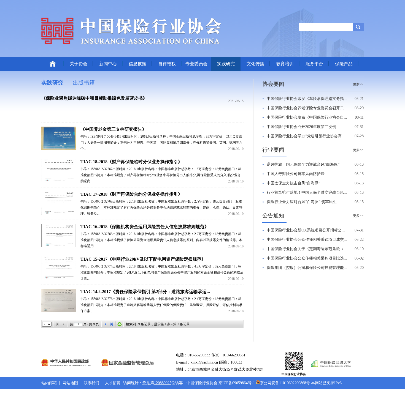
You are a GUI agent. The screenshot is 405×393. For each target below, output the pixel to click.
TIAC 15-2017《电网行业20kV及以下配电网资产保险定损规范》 (143, 259)
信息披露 (137, 63)
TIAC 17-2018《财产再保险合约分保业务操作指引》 (131, 194)
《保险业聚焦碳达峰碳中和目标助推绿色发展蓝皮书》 (94, 98)
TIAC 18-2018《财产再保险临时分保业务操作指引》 (131, 161)
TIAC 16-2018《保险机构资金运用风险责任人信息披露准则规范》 (144, 226)
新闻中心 (108, 63)
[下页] (105, 324)
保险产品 (344, 63)
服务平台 (314, 63)
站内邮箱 (49, 383)
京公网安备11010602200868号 (285, 383)
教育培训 (285, 63)
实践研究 (226, 63)
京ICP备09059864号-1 (236, 383)
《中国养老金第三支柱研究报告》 (113, 129)
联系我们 (91, 383)
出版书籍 (84, 83)
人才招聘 (112, 383)
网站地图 (70, 383)
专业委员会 (196, 63)
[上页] (63, 324)
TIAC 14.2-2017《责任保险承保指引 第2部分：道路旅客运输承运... (145, 291)
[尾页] (112, 324)
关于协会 (78, 63)
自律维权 (167, 63)
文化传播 (255, 63)
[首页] (57, 324)
